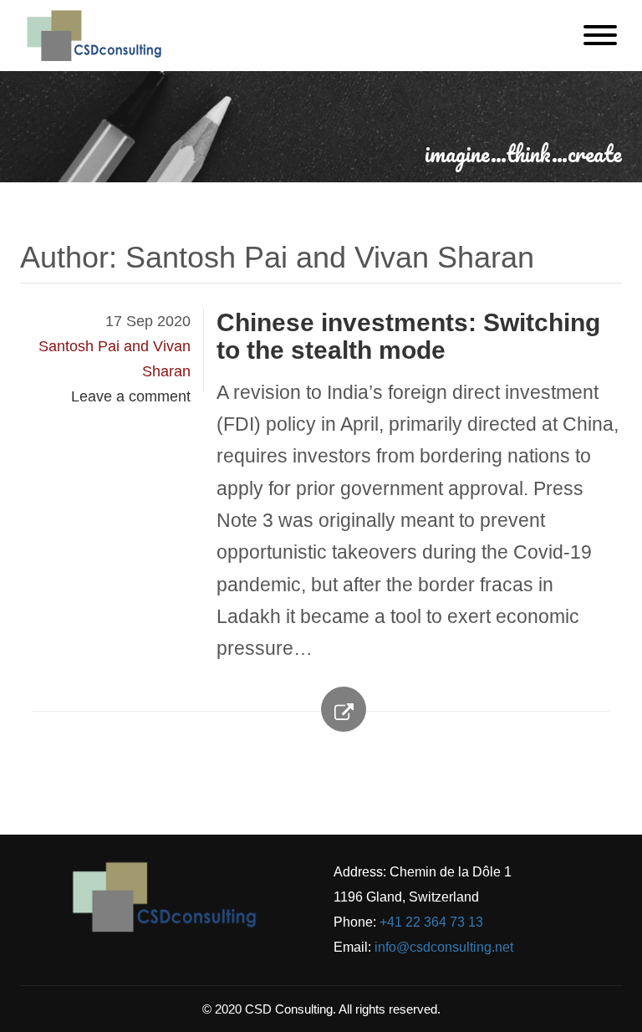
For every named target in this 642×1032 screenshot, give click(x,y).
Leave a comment (131, 396)
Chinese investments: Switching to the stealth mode (408, 336)
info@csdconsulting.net (443, 947)
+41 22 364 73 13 (431, 922)
